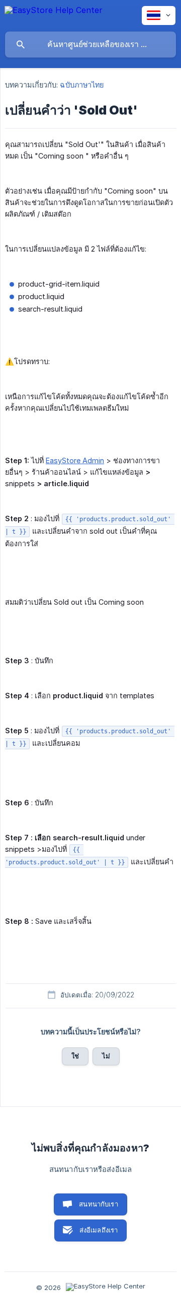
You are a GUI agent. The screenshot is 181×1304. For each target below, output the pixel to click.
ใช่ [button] (75, 1056)
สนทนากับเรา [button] (98, 1204)
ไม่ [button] (106, 1056)
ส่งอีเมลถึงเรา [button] (98, 1230)
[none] (54, 15)
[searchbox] (90, 45)
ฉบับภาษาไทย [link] (82, 85)
